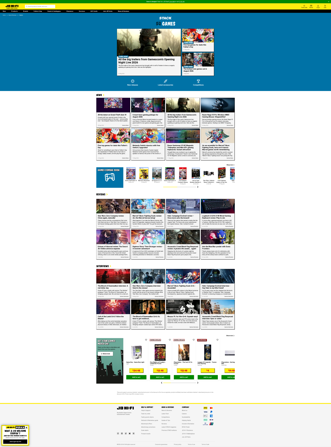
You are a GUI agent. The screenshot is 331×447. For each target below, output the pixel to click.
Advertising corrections (148, 427)
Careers (184, 414)
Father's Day (38, 11)
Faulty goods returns (147, 417)
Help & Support (145, 410)
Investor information (188, 424)
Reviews (164, 424)
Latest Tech (165, 414)
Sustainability (186, 417)
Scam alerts (144, 430)
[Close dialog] (26, 427)
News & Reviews (123, 11)
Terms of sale (205, 444)
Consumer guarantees (161, 444)
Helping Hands (186, 420)
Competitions (166, 417)
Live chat (172, 1)
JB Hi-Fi (123, 444)
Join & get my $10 (15, 441)
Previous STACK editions (169, 430)
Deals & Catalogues (54, 11)
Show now (229, 335)
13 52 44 (181, 1)
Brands (25, 11)
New (4, 11)
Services (82, 11)
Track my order (145, 414)
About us (184, 410)
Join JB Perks (107, 11)
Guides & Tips (166, 420)
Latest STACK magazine (169, 427)
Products (14, 11)
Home (4, 15)
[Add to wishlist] (146, 340)
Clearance (69, 11)
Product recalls (145, 434)
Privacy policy (177, 444)
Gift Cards (93, 11)
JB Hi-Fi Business (187, 430)
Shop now (230, 165)
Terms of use (191, 444)
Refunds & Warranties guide (149, 420)
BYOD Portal (185, 427)
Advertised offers (146, 424)
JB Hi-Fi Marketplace (188, 434)
